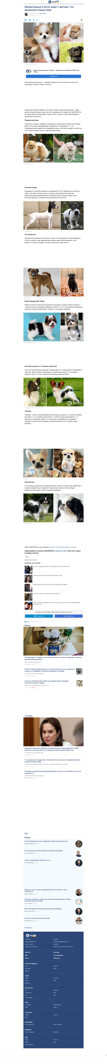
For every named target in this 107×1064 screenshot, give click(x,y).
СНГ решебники (28, 997)
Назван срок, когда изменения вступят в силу (36, 685)
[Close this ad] (106, 1055)
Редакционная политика (30, 559)
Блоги (27, 958)
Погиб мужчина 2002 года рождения (34, 775)
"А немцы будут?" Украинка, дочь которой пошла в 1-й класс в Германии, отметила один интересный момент (53, 658)
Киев (26, 966)
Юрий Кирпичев (29, 920)
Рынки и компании (29, 1024)
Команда (56, 939)
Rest (26, 833)
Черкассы (27, 971)
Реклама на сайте (29, 944)
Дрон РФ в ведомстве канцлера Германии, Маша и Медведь (43, 908)
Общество (57, 958)
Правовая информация (30, 941)
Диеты (26, 1017)
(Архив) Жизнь (42, 13)
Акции (26, 1007)
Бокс (55, 980)
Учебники (56, 990)
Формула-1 (27, 983)
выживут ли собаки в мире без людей (62, 547)
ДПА (55, 992)
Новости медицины (29, 1032)
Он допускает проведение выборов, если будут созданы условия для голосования (46, 764)
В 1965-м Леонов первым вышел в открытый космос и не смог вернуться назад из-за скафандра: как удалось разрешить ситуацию (50, 670)
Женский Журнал (29, 1044)
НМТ (55, 995)
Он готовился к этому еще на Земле (34, 673)
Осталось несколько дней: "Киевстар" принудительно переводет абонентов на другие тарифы (47, 682)
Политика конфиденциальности (61, 941)
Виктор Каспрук (29, 853)
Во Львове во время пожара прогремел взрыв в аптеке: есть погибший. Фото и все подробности (53, 772)
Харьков (56, 966)
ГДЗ (26, 990)
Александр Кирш (29, 862)
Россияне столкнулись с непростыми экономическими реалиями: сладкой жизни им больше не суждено (48, 900)
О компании (28, 939)
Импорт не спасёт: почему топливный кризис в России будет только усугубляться (46, 890)
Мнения (27, 837)
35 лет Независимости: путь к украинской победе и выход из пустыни (46, 841)
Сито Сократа (28, 903)
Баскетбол (56, 978)
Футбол (27, 978)
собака (26, 556)
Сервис (55, 1007)
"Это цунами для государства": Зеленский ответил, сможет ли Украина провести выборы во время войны (52, 761)
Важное (27, 625)
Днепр (55, 968)
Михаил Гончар (29, 894)
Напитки (55, 1014)
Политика (56, 952)
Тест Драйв (28, 1004)
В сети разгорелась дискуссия (33, 662)
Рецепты (27, 1014)
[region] (53, 97)
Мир (26, 955)
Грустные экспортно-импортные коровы (37, 918)
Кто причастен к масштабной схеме (34, 752)
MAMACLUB (56, 1032)
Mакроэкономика (58, 1024)
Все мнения (28, 927)
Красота (27, 1042)
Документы (56, 944)
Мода (55, 1042)
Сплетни (55, 1039)
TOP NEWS (29, 716)
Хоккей (26, 980)
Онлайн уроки (28, 992)
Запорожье (27, 968)
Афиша (26, 1039)
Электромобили (57, 1004)
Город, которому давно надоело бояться (37, 860)
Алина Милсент (33, 13)
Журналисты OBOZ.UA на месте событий (63, 946)
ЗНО (26, 995)
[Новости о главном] (27, 622)
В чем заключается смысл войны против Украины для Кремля (44, 850)
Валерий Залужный (30, 843)
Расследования (58, 955)
